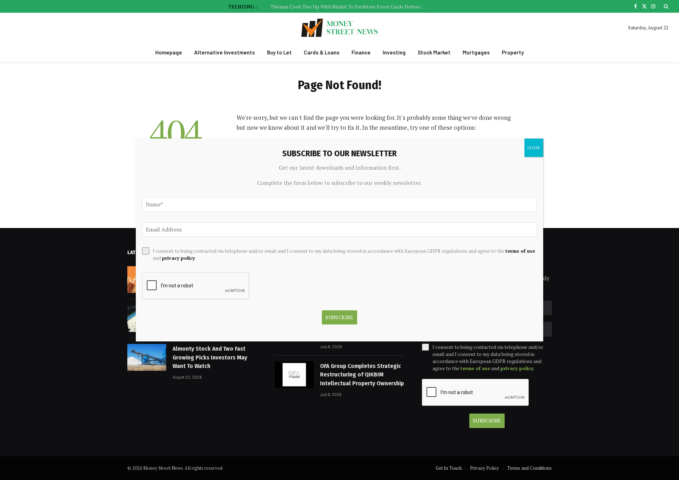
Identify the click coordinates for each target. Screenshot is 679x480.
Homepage (168, 52)
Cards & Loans (322, 52)
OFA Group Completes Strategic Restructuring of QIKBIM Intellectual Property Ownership (362, 374)
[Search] (665, 6)
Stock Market (434, 52)
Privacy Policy (484, 468)
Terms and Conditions (529, 468)
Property (513, 52)
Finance (361, 52)
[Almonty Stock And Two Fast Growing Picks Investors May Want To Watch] (146, 357)
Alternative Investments (224, 52)
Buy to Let (279, 52)
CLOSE (533, 147)
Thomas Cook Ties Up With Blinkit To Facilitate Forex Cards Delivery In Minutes (350, 7)
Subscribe (487, 420)
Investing (394, 52)
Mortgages (476, 52)
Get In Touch (449, 468)
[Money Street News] (339, 28)
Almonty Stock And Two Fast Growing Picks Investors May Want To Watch (210, 357)
